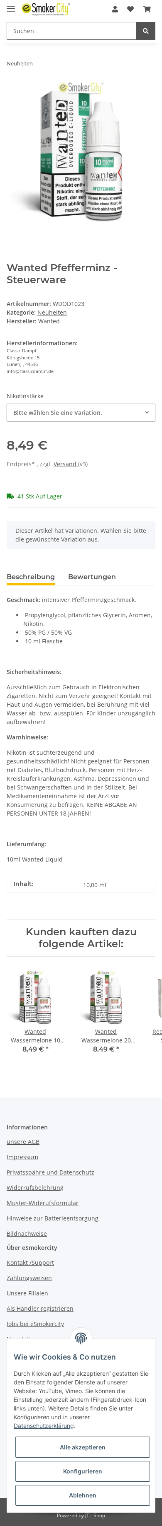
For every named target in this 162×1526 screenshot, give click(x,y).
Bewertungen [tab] (92, 577)
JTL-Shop (95, 1515)
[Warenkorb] (147, 9)
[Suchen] (145, 31)
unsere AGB (23, 1142)
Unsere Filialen (27, 1293)
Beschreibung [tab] (31, 577)
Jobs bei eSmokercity (35, 1324)
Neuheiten (52, 312)
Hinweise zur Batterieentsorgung (52, 1218)
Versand (66, 464)
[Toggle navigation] (11, 5)
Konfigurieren (82, 1471)
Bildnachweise (27, 1233)
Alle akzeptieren (83, 1447)
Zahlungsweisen (29, 1278)
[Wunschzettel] (130, 9)
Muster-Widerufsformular (43, 1203)
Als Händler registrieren (40, 1308)
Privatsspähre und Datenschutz (50, 1172)
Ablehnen (82, 1495)
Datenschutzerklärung (44, 1425)
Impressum (22, 1157)
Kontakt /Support (30, 1262)
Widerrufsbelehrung (35, 1187)
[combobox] (81, 412)
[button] (115, 9)
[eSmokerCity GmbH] (46, 9)
